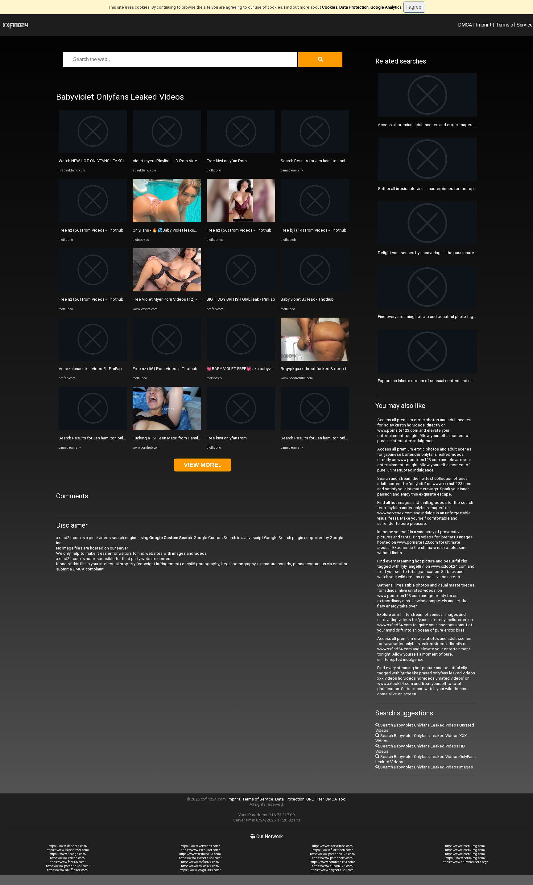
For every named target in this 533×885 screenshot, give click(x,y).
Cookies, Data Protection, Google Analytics (362, 7)
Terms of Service (514, 25)
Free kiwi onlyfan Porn (227, 160)
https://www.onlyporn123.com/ (333, 870)
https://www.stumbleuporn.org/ (465, 862)
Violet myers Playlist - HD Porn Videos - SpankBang (179, 160)
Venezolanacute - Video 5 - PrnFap (90, 368)
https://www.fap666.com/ (68, 862)
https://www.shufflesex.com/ (68, 870)
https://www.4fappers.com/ (67, 846)
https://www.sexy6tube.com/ (332, 846)
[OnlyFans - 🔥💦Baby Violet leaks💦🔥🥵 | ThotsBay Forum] (167, 220)
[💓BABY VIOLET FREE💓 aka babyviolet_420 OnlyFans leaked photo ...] (241, 359)
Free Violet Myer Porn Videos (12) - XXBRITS (173, 299)
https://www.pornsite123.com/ (68, 866)
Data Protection (289, 799)
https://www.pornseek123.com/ (332, 854)
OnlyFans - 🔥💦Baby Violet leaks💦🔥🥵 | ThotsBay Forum (187, 230)
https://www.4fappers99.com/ (68, 850)
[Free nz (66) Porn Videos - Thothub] (93, 220)
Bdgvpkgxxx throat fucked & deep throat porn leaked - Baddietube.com (346, 368)
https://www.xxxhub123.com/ (200, 854)
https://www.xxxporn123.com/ (200, 858)
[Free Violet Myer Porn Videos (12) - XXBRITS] (167, 290)
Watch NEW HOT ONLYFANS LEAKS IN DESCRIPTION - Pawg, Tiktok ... (122, 160)
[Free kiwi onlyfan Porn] (241, 151)
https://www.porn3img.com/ (465, 854)
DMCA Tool (335, 799)
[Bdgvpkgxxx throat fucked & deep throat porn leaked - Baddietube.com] (315, 359)
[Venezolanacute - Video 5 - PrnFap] (93, 359)
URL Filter (315, 799)
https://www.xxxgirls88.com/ (200, 870)
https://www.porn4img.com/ (465, 858)
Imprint (484, 25)
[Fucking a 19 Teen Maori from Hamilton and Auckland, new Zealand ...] (167, 428)
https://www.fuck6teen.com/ (332, 850)
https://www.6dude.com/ (67, 858)
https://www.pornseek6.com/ (332, 858)
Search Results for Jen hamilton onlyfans (96, 438)
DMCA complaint (88, 569)
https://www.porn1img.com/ (465, 846)
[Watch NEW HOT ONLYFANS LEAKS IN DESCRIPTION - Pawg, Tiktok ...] (93, 151)
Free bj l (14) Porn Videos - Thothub (313, 230)
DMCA (465, 25)
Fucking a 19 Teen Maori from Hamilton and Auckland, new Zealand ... (196, 438)
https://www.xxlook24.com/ (200, 866)
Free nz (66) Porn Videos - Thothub (91, 230)
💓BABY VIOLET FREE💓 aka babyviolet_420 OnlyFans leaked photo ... (270, 368)
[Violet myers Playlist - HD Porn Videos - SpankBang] (167, 151)
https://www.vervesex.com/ (200, 846)
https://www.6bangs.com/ (67, 854)
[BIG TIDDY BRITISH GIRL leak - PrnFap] (241, 290)
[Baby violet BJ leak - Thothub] (315, 290)
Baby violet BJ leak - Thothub (307, 299)
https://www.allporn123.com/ (332, 866)
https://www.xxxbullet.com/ (200, 850)
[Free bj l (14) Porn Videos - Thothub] (315, 220)
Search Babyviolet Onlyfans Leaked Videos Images (426, 767)
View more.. (202, 465)
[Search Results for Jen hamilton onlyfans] (93, 428)
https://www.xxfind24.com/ (200, 862)
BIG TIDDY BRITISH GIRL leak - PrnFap (241, 299)
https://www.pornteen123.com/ (332, 862)
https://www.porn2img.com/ (465, 850)
